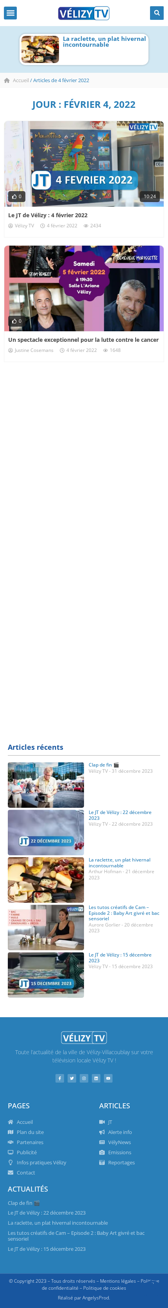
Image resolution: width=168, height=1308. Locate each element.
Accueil (21, 80)
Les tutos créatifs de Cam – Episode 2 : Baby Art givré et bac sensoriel (124, 913)
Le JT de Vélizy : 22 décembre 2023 (120, 815)
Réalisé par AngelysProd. (84, 1297)
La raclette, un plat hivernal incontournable (104, 41)
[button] (10, 13)
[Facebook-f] (59, 1078)
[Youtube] (108, 1078)
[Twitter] (72, 1078)
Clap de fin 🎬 (104, 764)
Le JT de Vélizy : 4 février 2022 (48, 215)
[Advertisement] (84, 473)
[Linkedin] (96, 1078)
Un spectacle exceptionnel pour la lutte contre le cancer (83, 339)
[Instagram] (84, 1078)
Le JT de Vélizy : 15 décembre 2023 (120, 957)
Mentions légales (118, 1281)
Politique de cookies (104, 1288)
